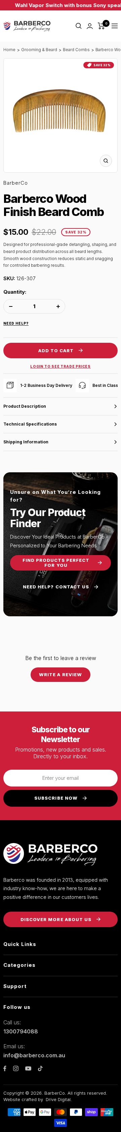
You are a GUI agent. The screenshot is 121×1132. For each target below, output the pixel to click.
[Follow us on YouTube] (28, 1068)
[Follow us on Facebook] (4, 1068)
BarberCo (15, 183)
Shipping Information (25, 441)
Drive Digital (58, 1099)
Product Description (24, 406)
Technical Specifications (30, 424)
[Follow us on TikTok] (40, 1068)
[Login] (90, 26)
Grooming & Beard (39, 49)
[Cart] (101, 26)
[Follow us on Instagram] (15, 1068)
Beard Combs (76, 49)
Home (9, 49)
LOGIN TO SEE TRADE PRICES (60, 366)
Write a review (60, 674)
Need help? (16, 323)
